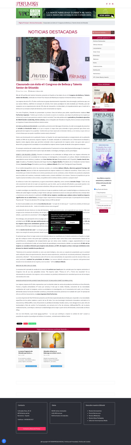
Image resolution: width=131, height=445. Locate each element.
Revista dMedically (94, 416)
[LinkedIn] (112, 4)
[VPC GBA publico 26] (65, 13)
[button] (18, 59)
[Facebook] (106, 4)
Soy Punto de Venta (101, 189)
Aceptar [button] (72, 222)
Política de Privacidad (71, 442)
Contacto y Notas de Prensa (31, 429)
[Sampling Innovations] (103, 157)
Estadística (56, 230)
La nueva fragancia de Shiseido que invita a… (25, 352)
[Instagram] (109, 4)
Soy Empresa (101, 192)
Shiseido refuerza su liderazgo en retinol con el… (53, 352)
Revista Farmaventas (95, 411)
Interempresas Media (100, 420)
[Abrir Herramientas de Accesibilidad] (4, 441)
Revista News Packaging (96, 418)
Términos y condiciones (104, 208)
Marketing (65, 230)
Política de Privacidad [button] (58, 218)
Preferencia (67, 228)
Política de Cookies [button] (65, 216)
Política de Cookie (84, 442)
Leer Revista (103, 134)
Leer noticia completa (31, 366)
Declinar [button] (58, 222)
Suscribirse (103, 211)
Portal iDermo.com (95, 413)
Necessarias (57, 228)
